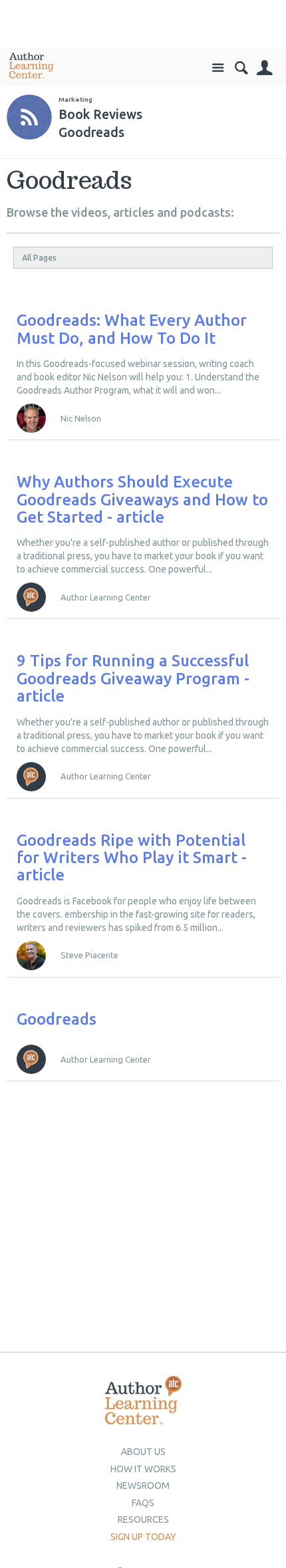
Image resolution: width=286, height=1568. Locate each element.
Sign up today (143, 1536)
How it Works (143, 1469)
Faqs (143, 1503)
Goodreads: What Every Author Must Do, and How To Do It (132, 328)
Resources (143, 1519)
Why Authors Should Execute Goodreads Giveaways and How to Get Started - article (142, 499)
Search (241, 68)
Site (217, 68)
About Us (143, 1451)
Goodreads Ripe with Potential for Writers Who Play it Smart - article (132, 857)
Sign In (264, 68)
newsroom (143, 1485)
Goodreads (56, 1019)
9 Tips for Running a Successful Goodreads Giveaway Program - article (133, 678)
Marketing (75, 99)
